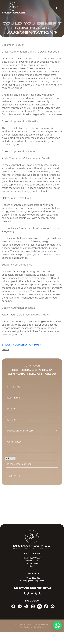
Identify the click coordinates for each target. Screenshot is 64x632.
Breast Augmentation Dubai (22, 344)
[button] (57, 625)
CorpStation (38, 627)
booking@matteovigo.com (32, 580)
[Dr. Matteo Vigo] (13, 8)
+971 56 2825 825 (32, 578)
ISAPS (5, 349)
